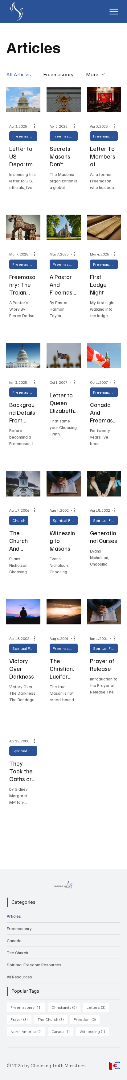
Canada (14, 940)
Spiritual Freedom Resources (65, 520)
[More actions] (36, 126)
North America (27, 1031)
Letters (98, 1007)
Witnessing (94, 1031)
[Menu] (114, 11)
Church (18, 520)
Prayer (20, 1019)
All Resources (19, 976)
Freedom (87, 1019)
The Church (17, 952)
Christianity (65, 1007)
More (92, 74)
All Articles (18, 74)
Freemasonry (58, 74)
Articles (14, 916)
